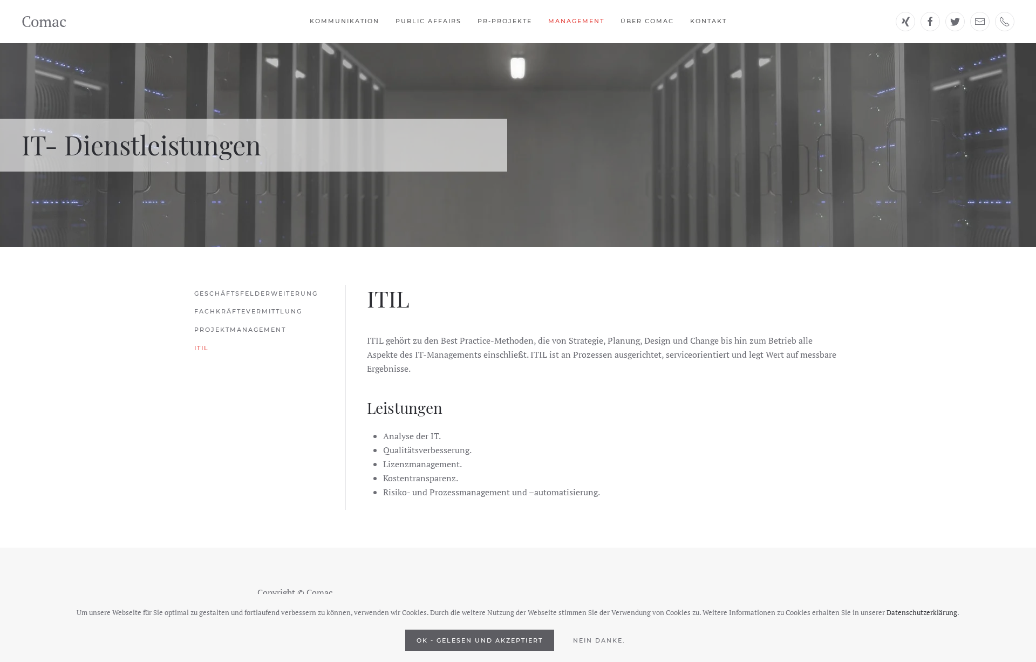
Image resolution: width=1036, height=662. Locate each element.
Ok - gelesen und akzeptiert (480, 640)
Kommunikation (344, 21)
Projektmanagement (240, 329)
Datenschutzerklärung (922, 612)
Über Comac (647, 21)
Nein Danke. (599, 640)
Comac (44, 21)
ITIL (201, 348)
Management (576, 21)
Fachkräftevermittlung (248, 311)
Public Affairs (428, 21)
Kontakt (708, 21)
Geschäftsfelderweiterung (256, 293)
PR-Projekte (505, 21)
